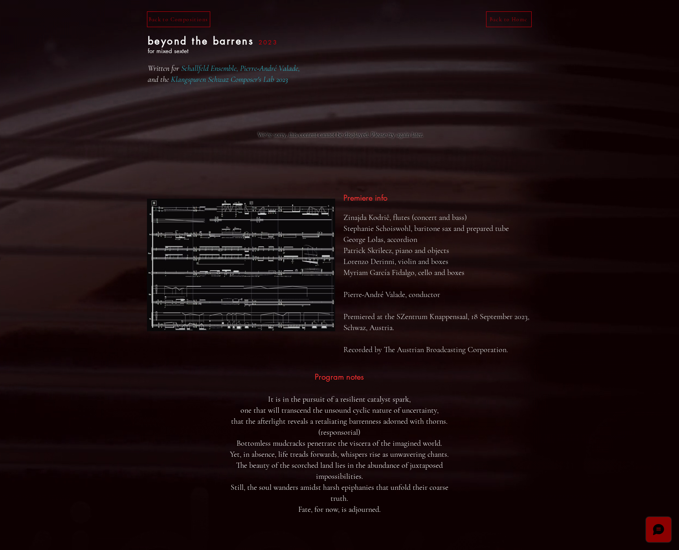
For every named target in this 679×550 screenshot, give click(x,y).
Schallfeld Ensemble (209, 68)
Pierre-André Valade (269, 68)
